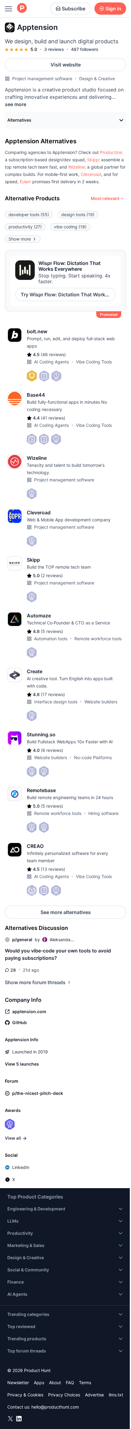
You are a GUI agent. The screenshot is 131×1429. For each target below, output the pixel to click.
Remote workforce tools (98, 638)
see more (15, 104)
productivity (25, 226)
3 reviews (54, 49)
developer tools (29, 214)
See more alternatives (66, 912)
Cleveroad (91, 174)
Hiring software (103, 813)
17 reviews (52, 694)
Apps (39, 1382)
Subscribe (73, 8)
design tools (77, 214)
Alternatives (19, 120)
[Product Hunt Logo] (22, 8)
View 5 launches (22, 1063)
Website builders (100, 701)
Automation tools (50, 638)
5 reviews (52, 631)
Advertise (94, 1394)
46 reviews (53, 354)
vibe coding (70, 226)
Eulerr (25, 181)
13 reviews (53, 869)
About (55, 1382)
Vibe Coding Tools (94, 361)
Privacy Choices (64, 1394)
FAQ (70, 1382)
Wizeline (76, 167)
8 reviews (52, 750)
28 (13, 970)
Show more (20, 238)
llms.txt (116, 1394)
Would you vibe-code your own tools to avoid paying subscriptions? (58, 954)
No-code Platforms (93, 757)
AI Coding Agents (51, 361)
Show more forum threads (35, 982)
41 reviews (53, 417)
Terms (85, 1382)
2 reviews (51, 575)
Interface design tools (55, 701)
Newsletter (18, 1382)
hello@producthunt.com (55, 1406)
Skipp (93, 159)
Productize (111, 152)
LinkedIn (20, 1167)
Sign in (113, 8)
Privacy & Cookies (25, 1394)
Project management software (42, 78)
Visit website (66, 65)
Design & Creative (97, 78)
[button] (111, 152)
